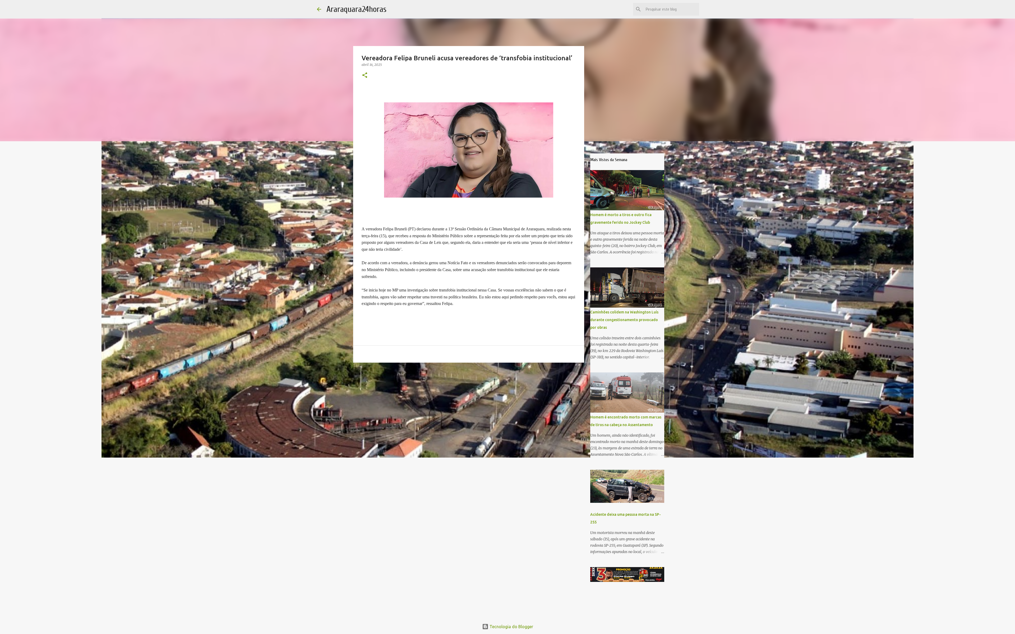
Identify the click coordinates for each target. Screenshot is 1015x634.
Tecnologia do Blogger (510, 626)
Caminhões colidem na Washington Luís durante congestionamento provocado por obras (624, 320)
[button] (365, 75)
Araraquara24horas (356, 9)
